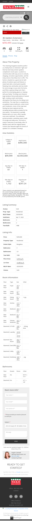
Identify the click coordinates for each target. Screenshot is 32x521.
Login (11, 1)
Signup (5, 1)
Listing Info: (7, 232)
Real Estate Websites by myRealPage (19, 515)
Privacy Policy (7, 515)
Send (16, 441)
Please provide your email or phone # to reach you (15, 415)
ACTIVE (21, 12)
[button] (11, 496)
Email (18, 472)
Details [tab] (5, 56)
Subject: (7, 422)
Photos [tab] (10, 56)
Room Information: (10, 277)
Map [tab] (15, 56)
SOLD (28, 12)
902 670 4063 (15, 456)
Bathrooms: (7, 366)
